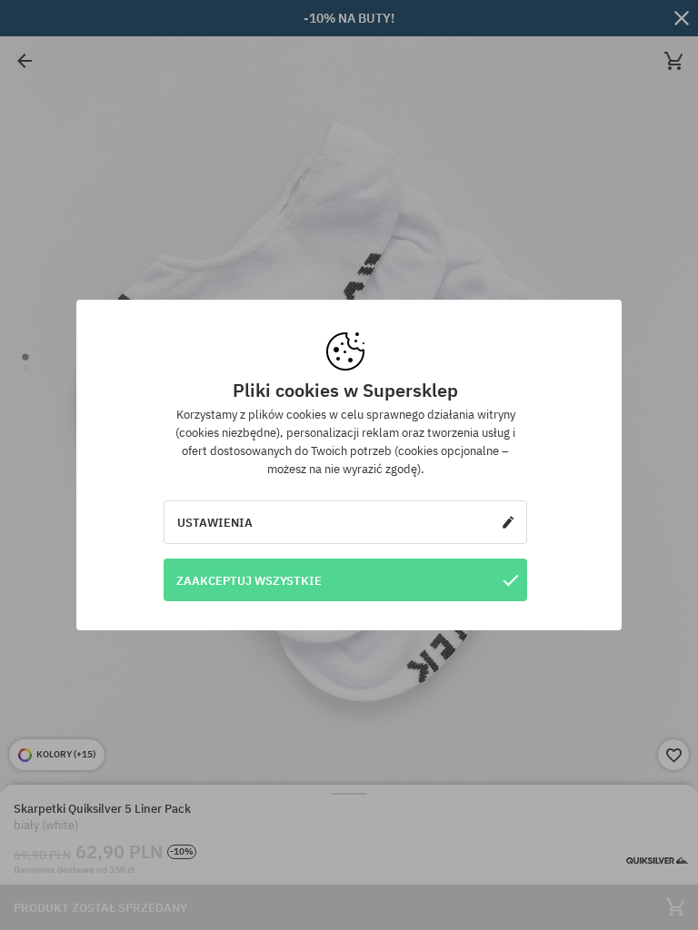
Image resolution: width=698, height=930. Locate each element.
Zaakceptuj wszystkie (249, 580)
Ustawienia (215, 522)
